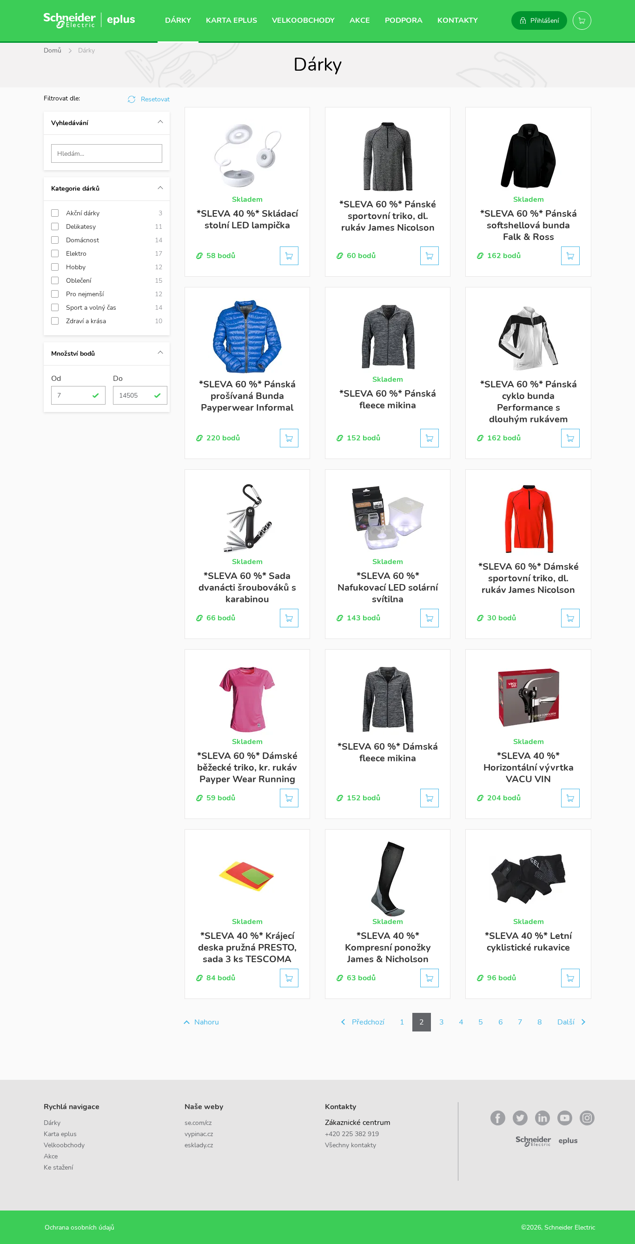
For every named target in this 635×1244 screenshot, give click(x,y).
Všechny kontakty (350, 1145)
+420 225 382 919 (352, 1134)
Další (566, 1022)
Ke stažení (58, 1167)
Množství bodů (73, 353)
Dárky (178, 20)
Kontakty (457, 20)
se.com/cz (198, 1122)
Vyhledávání (69, 123)
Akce (360, 20)
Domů (52, 50)
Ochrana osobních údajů (79, 1227)
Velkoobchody (303, 20)
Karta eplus (231, 20)
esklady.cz (199, 1145)
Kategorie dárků (75, 188)
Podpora (404, 20)
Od (56, 378)
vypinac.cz (199, 1134)
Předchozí (368, 1022)
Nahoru (206, 1022)
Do (118, 378)
